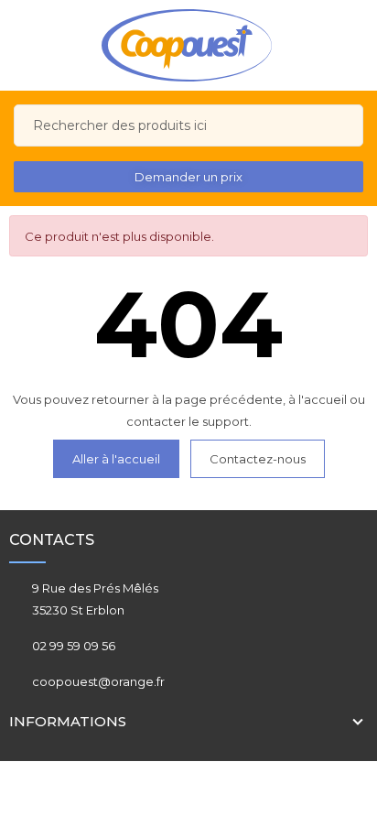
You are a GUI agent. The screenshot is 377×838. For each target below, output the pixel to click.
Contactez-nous (258, 459)
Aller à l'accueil (116, 459)
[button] (188, 176)
